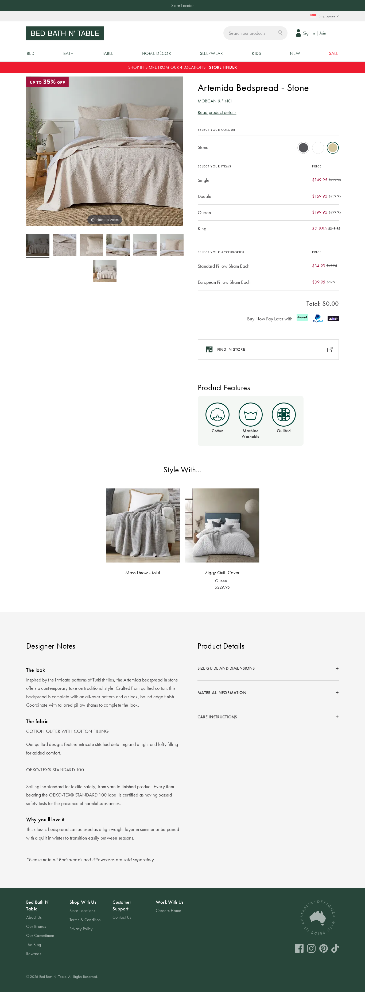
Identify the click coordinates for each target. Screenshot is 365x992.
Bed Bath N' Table (37, 905)
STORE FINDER (223, 67)
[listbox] (268, 146)
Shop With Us (82, 902)
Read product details (217, 112)
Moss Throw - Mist (142, 572)
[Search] (280, 32)
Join (323, 33)
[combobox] (255, 33)
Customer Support (121, 905)
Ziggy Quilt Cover (222, 572)
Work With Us (169, 902)
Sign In (309, 33)
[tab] (268, 669)
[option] (303, 148)
